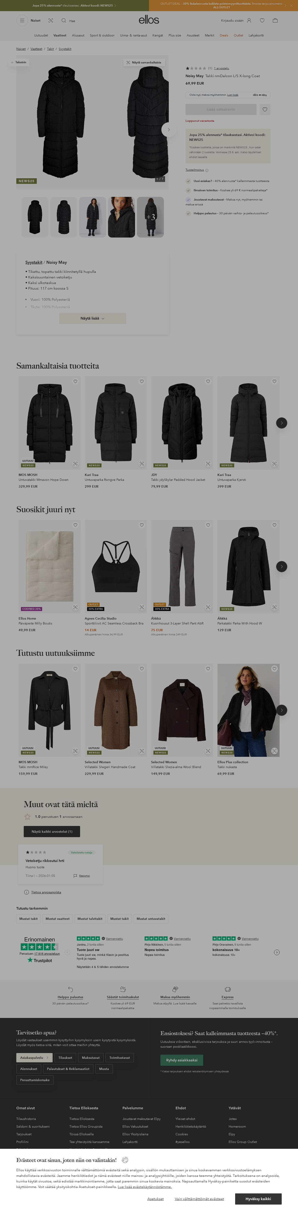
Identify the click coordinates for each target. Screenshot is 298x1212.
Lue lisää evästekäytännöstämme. (145, 1187)
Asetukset (155, 1199)
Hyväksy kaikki (258, 1199)
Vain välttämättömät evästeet (199, 1199)
